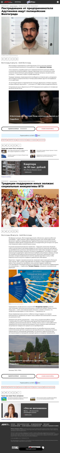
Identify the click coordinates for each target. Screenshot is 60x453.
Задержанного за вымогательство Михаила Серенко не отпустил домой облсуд (46, 156)
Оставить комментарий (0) (48, 128)
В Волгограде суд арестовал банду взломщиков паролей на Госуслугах (34, 116)
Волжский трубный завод (7, 227)
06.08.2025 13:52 (4, 5)
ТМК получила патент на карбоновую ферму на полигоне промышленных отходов (46, 398)
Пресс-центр (46, 424)
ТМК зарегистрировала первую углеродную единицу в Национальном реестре (18, 398)
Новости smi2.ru (6, 176)
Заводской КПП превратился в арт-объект (27, 361)
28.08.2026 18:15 (4, 181)
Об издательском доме (36, 424)
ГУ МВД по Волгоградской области (9, 55)
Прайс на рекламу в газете (23, 424)
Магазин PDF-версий (15, 425)
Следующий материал (31, 449)
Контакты (13, 424)
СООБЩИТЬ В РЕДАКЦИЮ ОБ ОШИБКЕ (50, 425)
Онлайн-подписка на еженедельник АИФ (31, 425)
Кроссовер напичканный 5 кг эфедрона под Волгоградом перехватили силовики (18, 151)
